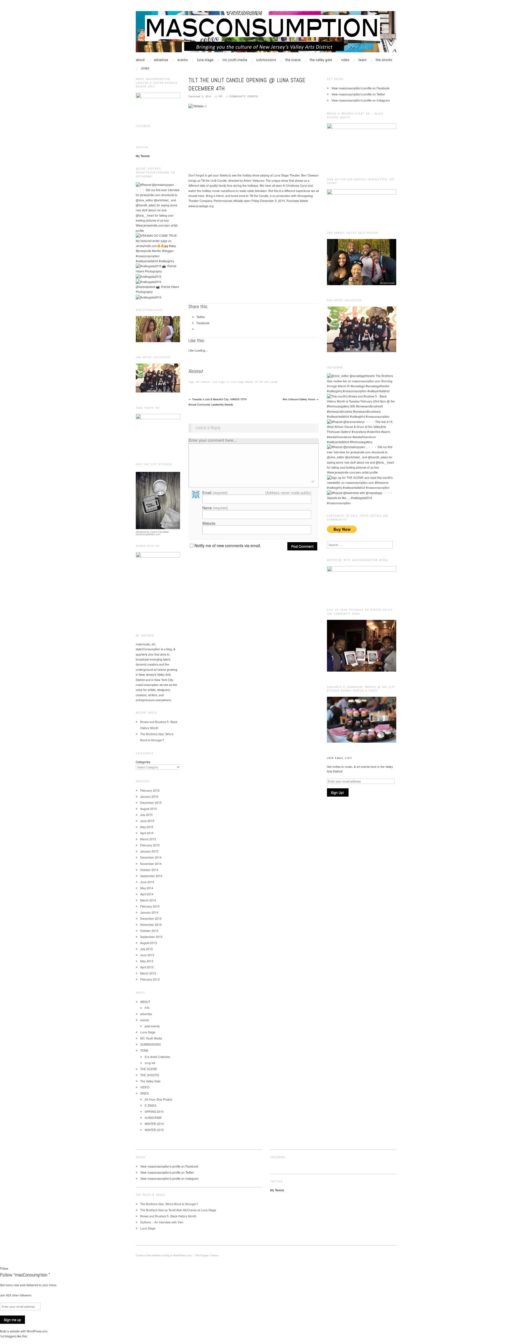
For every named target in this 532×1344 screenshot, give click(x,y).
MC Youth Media (234, 60)
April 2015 (147, 833)
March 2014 (148, 900)
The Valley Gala (321, 60)
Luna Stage (205, 60)
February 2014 (150, 906)
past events (152, 1026)
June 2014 (147, 882)
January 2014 (149, 912)
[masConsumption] (266, 34)
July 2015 (146, 815)
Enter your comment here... (212, 440)
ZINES (145, 68)
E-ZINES (150, 1105)
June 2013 (147, 955)
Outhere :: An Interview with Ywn (161, 1222)
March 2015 (148, 839)
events (182, 60)
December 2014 (151, 857)
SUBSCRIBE (153, 1118)
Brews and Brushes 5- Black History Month (168, 1216)
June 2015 (147, 821)
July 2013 (146, 949)
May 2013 (146, 961)
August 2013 (148, 943)
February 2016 (150, 790)
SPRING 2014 (154, 1111)
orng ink (150, 1063)
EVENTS (252, 96)
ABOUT (140, 60)
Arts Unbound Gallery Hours (301, 399)
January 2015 (149, 851)
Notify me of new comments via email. (228, 545)
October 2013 (149, 931)
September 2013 (151, 937)
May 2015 (146, 827)
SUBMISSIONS (266, 60)
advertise (161, 60)
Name (215, 507)
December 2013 (151, 918)
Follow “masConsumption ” (25, 1275)
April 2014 (147, 894)
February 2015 (150, 845)
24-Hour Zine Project (158, 1099)
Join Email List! (339, 758)
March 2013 (148, 973)
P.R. (147, 1008)
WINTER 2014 (154, 1124)
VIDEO (345, 60)
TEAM (363, 60)
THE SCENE (293, 60)
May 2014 (146, 888)
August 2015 (148, 809)
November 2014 (151, 864)
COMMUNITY (237, 96)
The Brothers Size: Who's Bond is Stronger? (169, 1204)
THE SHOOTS (384, 60)
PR (220, 96)
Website (208, 523)
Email (214, 492)
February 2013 (150, 979)
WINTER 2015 (154, 1130)
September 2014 (151, 876)
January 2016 (149, 796)
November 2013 (151, 924)
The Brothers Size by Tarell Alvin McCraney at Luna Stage (178, 1210)
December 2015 (151, 802)
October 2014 (149, 870)
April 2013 (147, 967)
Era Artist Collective (157, 1057)
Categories (143, 762)
